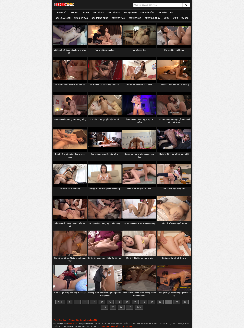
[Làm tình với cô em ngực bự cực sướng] (139, 105)
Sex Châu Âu (113, 12)
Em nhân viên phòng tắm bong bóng (70, 119)
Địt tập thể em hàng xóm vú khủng (105, 189)
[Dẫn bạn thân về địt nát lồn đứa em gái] (70, 208)
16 (127, 302)
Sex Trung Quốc (99, 18)
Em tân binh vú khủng (174, 50)
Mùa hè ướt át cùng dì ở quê (174, 223)
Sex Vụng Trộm (152, 18)
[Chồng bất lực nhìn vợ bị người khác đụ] (174, 278)
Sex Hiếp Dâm (147, 12)
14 (110, 302)
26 (121, 307)
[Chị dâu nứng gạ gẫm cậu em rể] (105, 105)
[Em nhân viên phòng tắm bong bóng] (70, 105)
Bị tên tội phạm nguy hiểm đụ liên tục (104, 258)
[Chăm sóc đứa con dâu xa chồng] (174, 70)
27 (129, 307)
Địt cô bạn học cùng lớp (174, 189)
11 (85, 302)
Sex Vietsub (135, 18)
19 (152, 302)
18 (143, 302)
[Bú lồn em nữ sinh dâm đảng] (139, 70)
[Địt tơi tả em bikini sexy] (70, 174)
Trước (60, 302)
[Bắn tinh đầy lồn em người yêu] (139, 243)
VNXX (175, 18)
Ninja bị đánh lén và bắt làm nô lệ (174, 154)
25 (113, 307)
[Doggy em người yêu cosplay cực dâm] (139, 139)
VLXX (166, 18)
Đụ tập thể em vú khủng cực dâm (104, 85)
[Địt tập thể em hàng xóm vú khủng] (105, 174)
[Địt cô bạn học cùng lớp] (174, 174)
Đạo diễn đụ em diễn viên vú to (104, 154)
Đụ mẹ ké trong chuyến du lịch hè (70, 85)
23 (185, 302)
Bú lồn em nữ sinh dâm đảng (139, 85)
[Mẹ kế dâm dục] (139, 35)
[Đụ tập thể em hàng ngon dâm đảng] (105, 208)
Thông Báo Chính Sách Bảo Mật (83, 320)
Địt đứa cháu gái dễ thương (174, 258)
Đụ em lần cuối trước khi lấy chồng (139, 223)
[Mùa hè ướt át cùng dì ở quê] (174, 208)
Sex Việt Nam (118, 18)
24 (105, 307)
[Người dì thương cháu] (105, 35)
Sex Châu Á (98, 12)
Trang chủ (60, 12)
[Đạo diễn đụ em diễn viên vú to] (105, 139)
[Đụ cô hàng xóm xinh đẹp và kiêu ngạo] (70, 139)
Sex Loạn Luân (62, 18)
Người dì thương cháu (105, 50)
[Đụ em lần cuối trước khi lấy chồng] (139, 208)
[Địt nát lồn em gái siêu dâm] (139, 174)
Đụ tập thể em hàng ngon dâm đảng (104, 223)
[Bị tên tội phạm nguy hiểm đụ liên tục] (105, 243)
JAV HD (85, 12)
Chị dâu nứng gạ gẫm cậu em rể (105, 119)
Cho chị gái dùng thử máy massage (70, 293)
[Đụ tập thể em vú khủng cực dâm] (105, 70)
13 (102, 302)
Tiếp (139, 307)
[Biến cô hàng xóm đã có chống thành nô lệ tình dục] (139, 278)
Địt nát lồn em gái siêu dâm (139, 189)
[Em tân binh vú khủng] (174, 35)
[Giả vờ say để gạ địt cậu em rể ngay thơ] (70, 243)
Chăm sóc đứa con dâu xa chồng (174, 85)
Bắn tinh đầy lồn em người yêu (139, 258)
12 (93, 302)
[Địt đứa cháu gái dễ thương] (174, 243)
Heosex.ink (73, 323)
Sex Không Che (165, 12)
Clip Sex (74, 12)
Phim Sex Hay (60, 320)
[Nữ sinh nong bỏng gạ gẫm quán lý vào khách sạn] (174, 105)
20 (160, 302)
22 (177, 302)
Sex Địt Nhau (130, 12)
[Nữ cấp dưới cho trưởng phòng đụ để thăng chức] (105, 278)
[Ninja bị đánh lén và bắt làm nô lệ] (174, 139)
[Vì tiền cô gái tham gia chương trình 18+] (70, 35)
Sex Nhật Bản (81, 18)
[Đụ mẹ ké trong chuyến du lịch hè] (70, 70)
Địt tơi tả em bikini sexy (70, 189)
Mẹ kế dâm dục (139, 50)
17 (135, 302)
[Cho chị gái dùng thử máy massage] (70, 278)
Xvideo (185, 18)
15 (118, 302)
